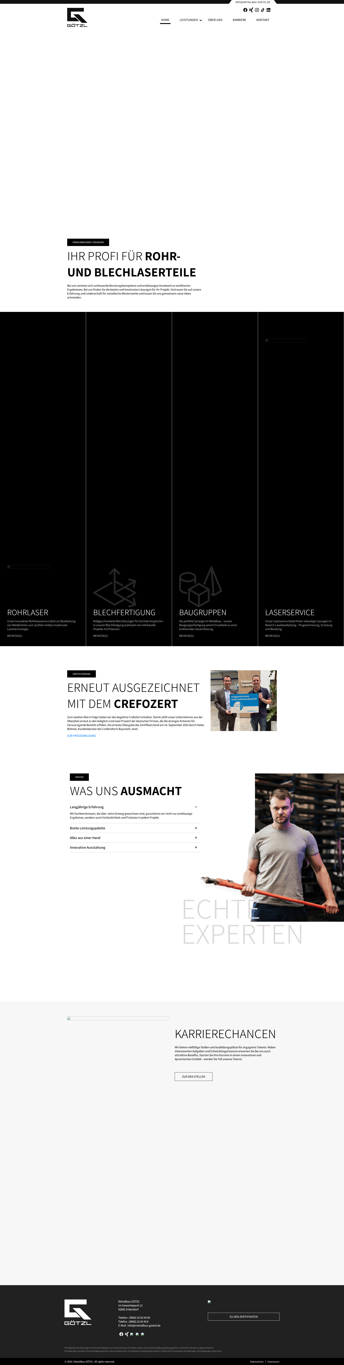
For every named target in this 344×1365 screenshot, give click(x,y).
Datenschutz (257, 1361)
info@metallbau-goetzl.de (252, 2)
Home (165, 20)
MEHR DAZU (14, 636)
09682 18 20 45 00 (139, 1318)
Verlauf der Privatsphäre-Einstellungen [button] (178, 1351)
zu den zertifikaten (244, 1317)
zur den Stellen (193, 1077)
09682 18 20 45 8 (138, 1321)
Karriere (239, 20)
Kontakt (262, 20)
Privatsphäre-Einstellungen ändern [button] (144, 1351)
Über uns (215, 20)
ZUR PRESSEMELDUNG (81, 736)
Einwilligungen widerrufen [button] (209, 1351)
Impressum (273, 1361)
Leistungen (189, 20)
